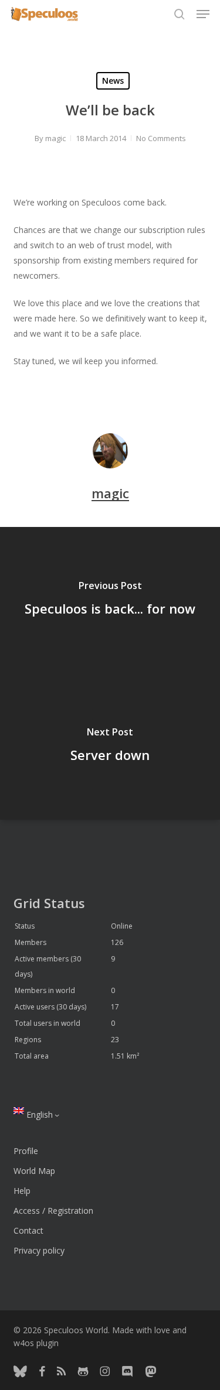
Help (22, 1190)
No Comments (161, 138)
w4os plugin (36, 1342)
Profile (25, 1150)
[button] (203, 14)
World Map (34, 1170)
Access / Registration (53, 1210)
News (113, 80)
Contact (28, 1230)
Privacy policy (39, 1250)
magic (55, 138)
